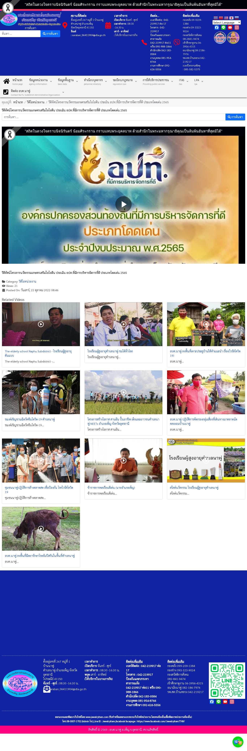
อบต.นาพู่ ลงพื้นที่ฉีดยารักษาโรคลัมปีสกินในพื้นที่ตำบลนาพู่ (40, 556)
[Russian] (237, 17)
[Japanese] (232, 17)
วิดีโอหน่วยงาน (27, 281)
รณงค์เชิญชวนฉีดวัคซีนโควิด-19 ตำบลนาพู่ (30, 419)
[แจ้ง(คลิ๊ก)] (220, 44)
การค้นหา (30, 28)
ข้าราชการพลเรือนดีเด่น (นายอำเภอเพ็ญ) (111, 487)
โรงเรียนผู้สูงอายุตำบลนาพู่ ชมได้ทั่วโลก (110, 351)
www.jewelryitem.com (97, 716)
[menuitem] (13, 81)
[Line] (223, 27)
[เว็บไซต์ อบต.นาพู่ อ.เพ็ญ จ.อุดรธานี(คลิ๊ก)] (227, 680)
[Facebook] (217, 27)
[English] (226, 17)
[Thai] (216, 17)
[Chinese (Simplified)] (221, 17)
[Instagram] (237, 27)
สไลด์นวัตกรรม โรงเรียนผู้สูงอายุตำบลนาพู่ (194, 487)
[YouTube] (230, 27)
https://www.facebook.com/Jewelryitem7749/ (161, 721)
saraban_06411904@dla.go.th (89, 35)
